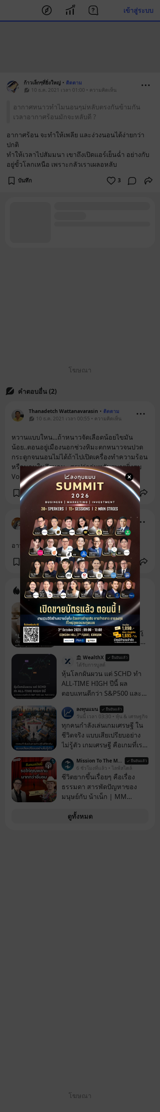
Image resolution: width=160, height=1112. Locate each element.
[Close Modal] (129, 477)
